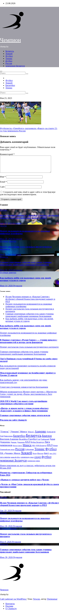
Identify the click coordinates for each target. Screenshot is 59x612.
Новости (4, 257)
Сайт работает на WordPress (13, 599)
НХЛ (50, 445)
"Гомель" (4, 431)
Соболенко (29, 449)
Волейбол (23, 439)
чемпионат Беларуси (15, 66)
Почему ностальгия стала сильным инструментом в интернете (29, 347)
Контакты (10, 603)
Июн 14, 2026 (6, 286)
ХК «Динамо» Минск (10, 453)
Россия (8, 63)
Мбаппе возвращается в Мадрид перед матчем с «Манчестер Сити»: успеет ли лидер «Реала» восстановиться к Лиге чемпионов (28, 394)
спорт (37, 456)
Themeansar (52, 599)
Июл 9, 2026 (6, 254)
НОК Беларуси (41, 446)
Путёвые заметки (8, 241)
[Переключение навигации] (1, 71)
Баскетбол (10, 85)
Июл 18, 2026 (6, 239)
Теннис (8, 58)
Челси (35, 453)
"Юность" (30, 432)
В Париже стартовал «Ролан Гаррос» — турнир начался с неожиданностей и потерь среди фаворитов (28, 341)
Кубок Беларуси (37, 442)
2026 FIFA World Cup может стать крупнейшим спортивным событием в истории (23, 402)
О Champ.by (11, 608)
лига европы (5, 457)
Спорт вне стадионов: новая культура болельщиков (24, 387)
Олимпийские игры (7, 449)
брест (46, 453)
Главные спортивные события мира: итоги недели (25, 415)
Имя (3, 177)
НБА (34, 446)
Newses (36, 599)
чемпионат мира (33, 461)
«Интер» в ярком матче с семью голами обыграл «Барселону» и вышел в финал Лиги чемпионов (24, 409)
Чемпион (10, 40)
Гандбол (32, 439)
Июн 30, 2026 (6, 270)
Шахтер (40, 453)
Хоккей (8, 53)
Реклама (9, 606)
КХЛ (27, 442)
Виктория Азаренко (9, 439)
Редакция (16, 223)
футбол (8, 61)
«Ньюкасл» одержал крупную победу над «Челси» (24, 480)
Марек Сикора (17, 445)
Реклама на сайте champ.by (13, 420)
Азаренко (40, 431)
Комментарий (7, 154)
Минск (27, 445)
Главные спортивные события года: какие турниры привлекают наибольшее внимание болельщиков (26, 263)
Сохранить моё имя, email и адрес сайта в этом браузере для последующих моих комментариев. (27, 193)
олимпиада (25, 457)
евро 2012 (53, 453)
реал (32, 457)
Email (3, 182)
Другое (3, 226)
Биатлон (47, 435)
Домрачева (21, 442)
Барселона (8, 436)
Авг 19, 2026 (6, 223)
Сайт (2, 187)
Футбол (9, 56)
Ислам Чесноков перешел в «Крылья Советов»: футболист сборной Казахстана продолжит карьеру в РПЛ (29, 216)
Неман (55, 446)
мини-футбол (15, 457)
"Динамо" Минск (18, 431)
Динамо (14, 442)
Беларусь (9, 51)
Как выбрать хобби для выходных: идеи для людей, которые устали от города (25, 279)
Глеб (38, 439)
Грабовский (45, 439)
